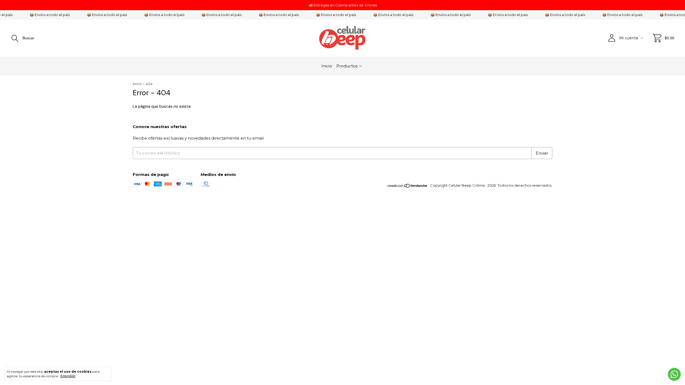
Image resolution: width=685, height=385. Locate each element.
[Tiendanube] (407, 186)
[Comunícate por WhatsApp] (674, 374)
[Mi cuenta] (611, 38)
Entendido (67, 376)
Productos (346, 65)
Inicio (326, 65)
